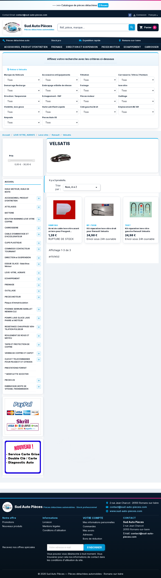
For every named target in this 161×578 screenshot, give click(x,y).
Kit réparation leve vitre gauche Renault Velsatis (137, 229)
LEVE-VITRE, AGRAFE (15, 272)
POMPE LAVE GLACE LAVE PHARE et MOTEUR (17, 319)
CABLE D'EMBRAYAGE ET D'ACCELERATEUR (17, 235)
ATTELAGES (10, 206)
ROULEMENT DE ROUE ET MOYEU (17, 336)
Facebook (113, 547)
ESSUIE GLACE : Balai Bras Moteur (17, 265)
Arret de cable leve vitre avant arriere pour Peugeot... (63, 229)
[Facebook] (129, 15)
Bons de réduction (92, 538)
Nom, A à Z (81, 187)
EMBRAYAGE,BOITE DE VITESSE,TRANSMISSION (16, 387)
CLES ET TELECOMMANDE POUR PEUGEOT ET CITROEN (18, 360)
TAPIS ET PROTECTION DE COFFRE (17, 345)
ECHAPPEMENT (12, 278)
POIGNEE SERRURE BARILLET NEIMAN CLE (18, 310)
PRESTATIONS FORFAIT (16, 368)
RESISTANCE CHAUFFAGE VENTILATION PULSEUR (19, 328)
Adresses (88, 534)
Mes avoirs (88, 530)
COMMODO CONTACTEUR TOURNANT (17, 250)
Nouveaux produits (12, 526)
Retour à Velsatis (18, 69)
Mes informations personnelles (99, 522)
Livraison (47, 522)
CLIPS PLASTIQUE (13, 242)
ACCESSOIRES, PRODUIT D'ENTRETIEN (16, 199)
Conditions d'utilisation (54, 530)
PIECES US (10, 380)
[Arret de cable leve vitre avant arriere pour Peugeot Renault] (64, 210)
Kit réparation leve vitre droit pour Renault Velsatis (101, 229)
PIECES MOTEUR (13, 297)
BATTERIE (9, 213)
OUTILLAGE (10, 290)
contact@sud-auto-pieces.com (31, 15)
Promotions (8, 522)
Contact (6, 15)
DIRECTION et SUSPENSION (18, 257)
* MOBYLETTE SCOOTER (16, 374)
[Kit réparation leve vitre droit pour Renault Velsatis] (102, 210)
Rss (120, 547)
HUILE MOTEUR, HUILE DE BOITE (17, 190)
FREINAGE (9, 284)
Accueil (9, 182)
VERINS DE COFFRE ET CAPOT (19, 353)
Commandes (89, 526)
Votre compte (93, 517)
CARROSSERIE (11, 227)
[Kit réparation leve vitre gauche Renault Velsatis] (140, 210)
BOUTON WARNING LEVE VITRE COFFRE (20, 220)
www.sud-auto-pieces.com (126, 511)
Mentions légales (51, 526)
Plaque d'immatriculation (16, 303)
